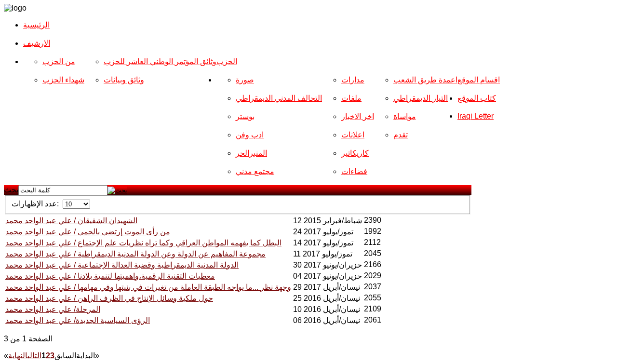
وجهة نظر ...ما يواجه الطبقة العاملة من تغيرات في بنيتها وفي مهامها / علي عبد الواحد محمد (148, 287)
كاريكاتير (355, 153)
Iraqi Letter (475, 116)
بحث (11, 190)
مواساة (404, 116)
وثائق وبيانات (124, 80)
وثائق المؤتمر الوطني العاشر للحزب (160, 61)
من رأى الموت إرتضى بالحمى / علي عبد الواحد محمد (87, 232)
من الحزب (58, 61)
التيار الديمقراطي (420, 98)
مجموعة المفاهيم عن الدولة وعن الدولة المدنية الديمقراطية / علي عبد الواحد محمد (135, 254)
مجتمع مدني (255, 171)
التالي (34, 355)
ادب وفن (250, 135)
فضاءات (354, 171)
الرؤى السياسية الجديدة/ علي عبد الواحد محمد (77, 320)
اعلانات (352, 135)
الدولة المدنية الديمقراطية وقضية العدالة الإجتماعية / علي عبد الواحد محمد (122, 265)
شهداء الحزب (63, 80)
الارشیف (36, 43)
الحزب (226, 61)
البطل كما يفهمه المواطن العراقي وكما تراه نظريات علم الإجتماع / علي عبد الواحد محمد (143, 243)
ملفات (351, 98)
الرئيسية (36, 25)
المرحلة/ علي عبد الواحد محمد (52, 309)
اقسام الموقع (478, 80)
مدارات (352, 80)
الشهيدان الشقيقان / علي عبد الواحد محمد (71, 220)
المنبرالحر (251, 153)
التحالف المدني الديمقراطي (279, 98)
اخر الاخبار (357, 116)
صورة (245, 80)
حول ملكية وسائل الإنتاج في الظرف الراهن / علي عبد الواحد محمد (109, 298)
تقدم (400, 135)
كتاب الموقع (476, 98)
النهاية (17, 355)
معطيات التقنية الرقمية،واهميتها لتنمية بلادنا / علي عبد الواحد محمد (110, 276)
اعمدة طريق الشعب (425, 80)
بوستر (245, 116)
